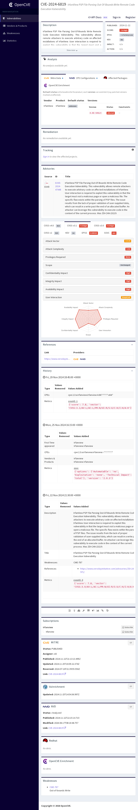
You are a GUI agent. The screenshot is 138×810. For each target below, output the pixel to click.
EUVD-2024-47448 (58, 186)
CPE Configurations (86, 78)
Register (130, 17)
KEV (70, 232)
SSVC (109, 232)
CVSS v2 (51, 232)
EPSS (89, 232)
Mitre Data (55, 78)
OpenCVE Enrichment (59, 85)
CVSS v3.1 (77, 225)
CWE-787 (54, 787)
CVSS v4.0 (52, 225)
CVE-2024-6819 (53, 4)
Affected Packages (117, 78)
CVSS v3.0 (104, 225)
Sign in (116, 17)
